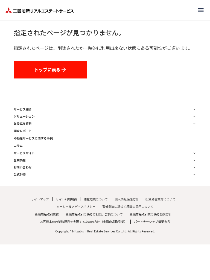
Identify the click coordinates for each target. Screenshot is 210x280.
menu (201, 10)
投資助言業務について (160, 199)
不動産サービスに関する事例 (33, 138)
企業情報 (20, 160)
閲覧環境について (96, 199)
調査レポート (23, 131)
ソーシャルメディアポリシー (76, 207)
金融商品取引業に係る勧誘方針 (151, 214)
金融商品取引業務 (47, 214)
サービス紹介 (23, 109)
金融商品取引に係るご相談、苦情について (94, 214)
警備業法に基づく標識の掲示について (127, 207)
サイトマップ (40, 199)
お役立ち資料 (23, 123)
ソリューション (24, 116)
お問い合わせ (23, 167)
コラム (18, 146)
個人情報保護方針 (127, 199)
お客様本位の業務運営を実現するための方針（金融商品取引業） (83, 222)
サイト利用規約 (66, 199)
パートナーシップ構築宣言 (152, 222)
